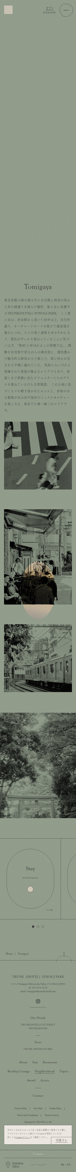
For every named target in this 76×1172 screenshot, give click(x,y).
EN (68, 1164)
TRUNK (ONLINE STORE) (37, 1049)
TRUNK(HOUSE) (37, 1028)
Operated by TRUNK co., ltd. (38, 1122)
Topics (63, 1071)
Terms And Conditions (27, 1115)
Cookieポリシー (23, 1137)
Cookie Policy (55, 1108)
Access (44, 1080)
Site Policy (38, 1108)
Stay (35, 1062)
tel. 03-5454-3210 (38, 987)
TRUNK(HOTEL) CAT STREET (38, 1024)
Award (31, 1080)
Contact (38, 1096)
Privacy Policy (20, 1108)
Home (9, 953)
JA (62, 1164)
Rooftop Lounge (19, 1071)
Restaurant (50, 1062)
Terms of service (52, 1115)
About (23, 1062)
